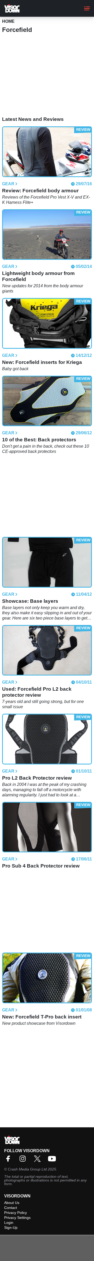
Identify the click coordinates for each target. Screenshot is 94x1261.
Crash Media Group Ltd (27, 1169)
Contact (10, 1207)
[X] (38, 1160)
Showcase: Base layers (30, 601)
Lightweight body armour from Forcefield (38, 276)
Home (8, 21)
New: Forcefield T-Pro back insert (41, 1017)
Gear (8, 184)
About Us (11, 1202)
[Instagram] (24, 1160)
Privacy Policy (15, 1212)
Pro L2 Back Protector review (37, 778)
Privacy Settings (17, 1217)
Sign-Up (10, 1227)
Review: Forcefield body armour (40, 190)
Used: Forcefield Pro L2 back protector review (37, 692)
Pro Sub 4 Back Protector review (41, 866)
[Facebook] (9, 1160)
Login (8, 1222)
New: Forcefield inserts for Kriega (42, 362)
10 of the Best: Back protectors (39, 439)
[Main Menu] (87, 8)
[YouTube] (53, 1160)
